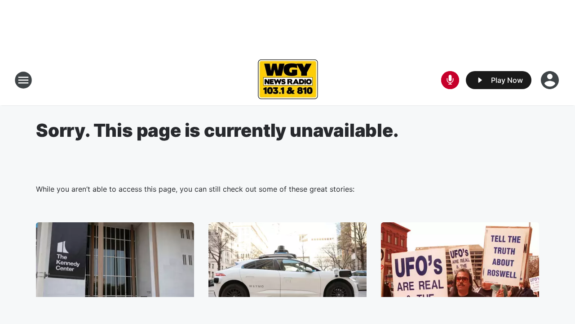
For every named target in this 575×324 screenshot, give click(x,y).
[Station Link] (288, 80)
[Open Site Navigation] (23, 80)
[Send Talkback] (450, 80)
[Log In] (551, 80)
